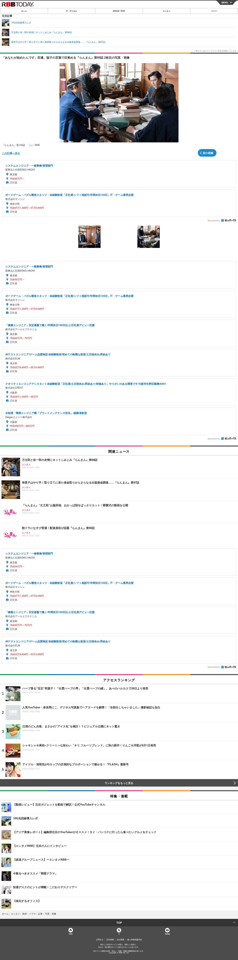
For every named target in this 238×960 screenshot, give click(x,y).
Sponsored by (214, 220)
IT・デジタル (71, 11)
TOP (119, 922)
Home (70, 934)
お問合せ (99, 939)
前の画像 (208, 153)
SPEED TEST (119, 11)
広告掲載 (110, 939)
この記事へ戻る (11, 153)
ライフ (214, 11)
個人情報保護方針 (134, 939)
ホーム (24, 11)
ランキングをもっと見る (119, 783)
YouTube (167, 934)
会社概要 (120, 939)
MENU (224, 2)
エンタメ (166, 11)
